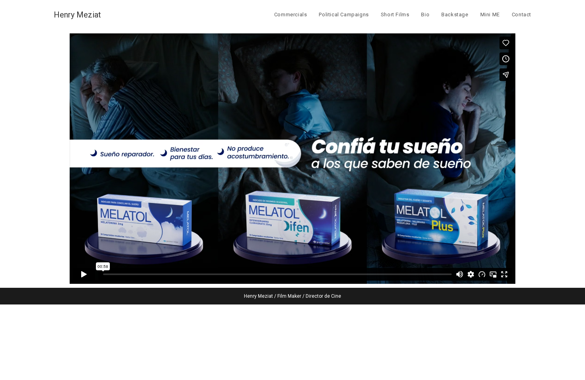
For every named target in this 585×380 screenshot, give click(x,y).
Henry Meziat (77, 14)
